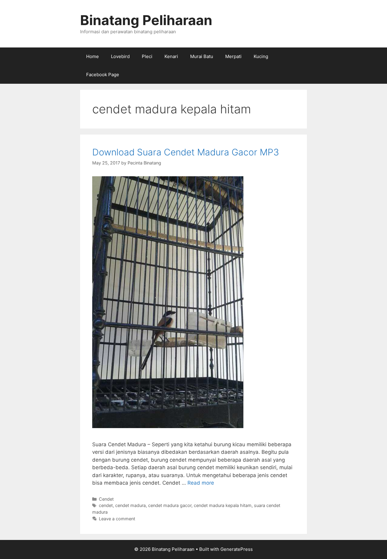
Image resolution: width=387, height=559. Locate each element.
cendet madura (130, 505)
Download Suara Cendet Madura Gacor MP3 (185, 152)
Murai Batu (201, 56)
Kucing (261, 56)
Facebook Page (102, 74)
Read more (200, 483)
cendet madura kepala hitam (223, 505)
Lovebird (120, 56)
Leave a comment (117, 518)
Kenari (171, 56)
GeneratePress (236, 549)
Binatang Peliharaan (146, 20)
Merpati (233, 56)
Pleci (147, 56)
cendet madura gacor (169, 505)
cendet (106, 505)
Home (92, 56)
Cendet (106, 499)
